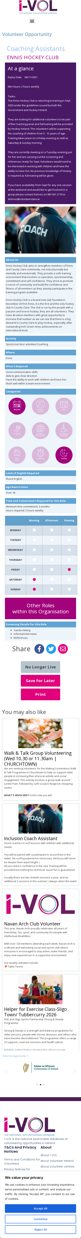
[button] (32, 21)
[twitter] (51, 649)
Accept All (40, 1208)
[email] (63, 649)
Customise (40, 1219)
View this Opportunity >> (16, 1055)
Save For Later (40, 680)
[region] (40, 1204)
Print (40, 694)
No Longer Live (40, 667)
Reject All (41, 1229)
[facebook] (39, 649)
